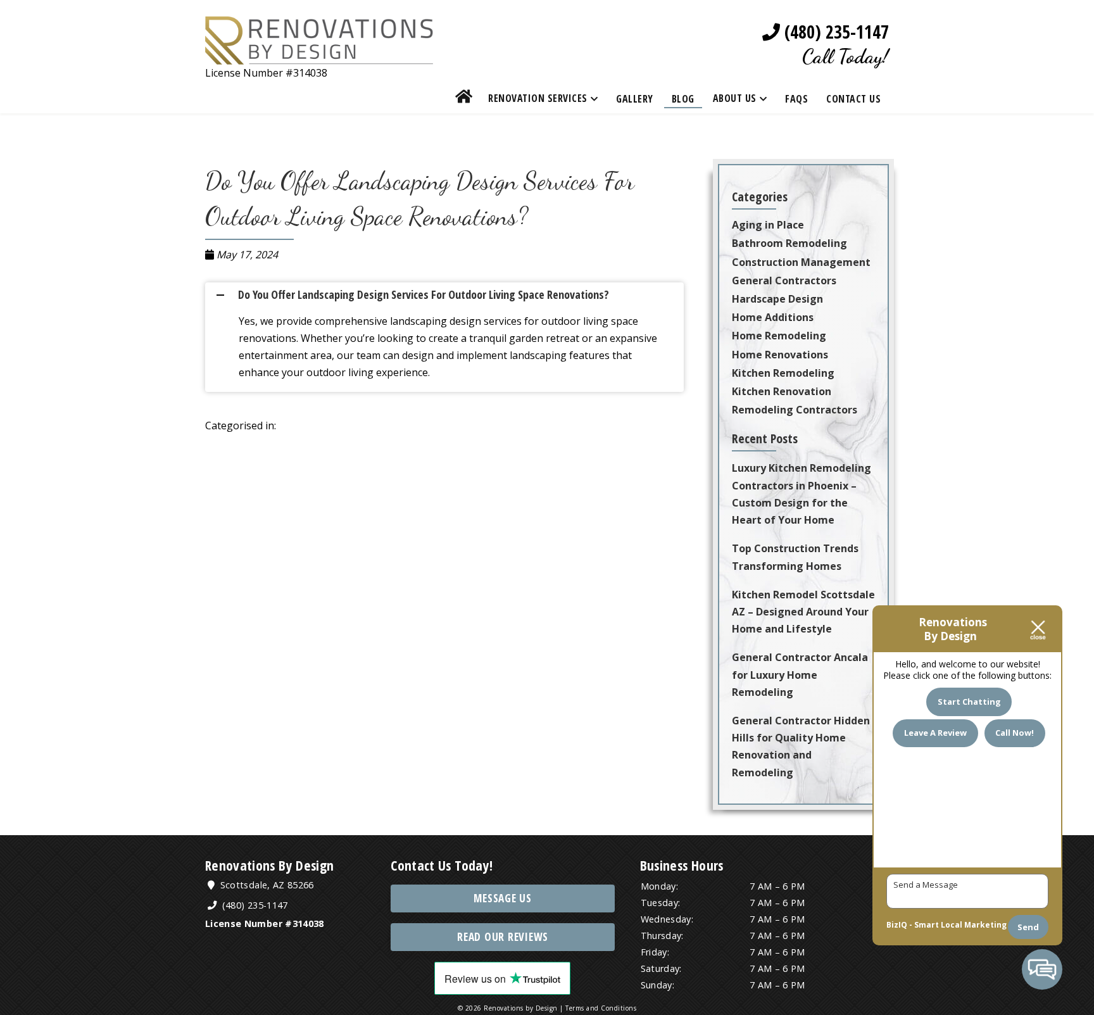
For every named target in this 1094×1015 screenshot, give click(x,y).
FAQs (796, 99)
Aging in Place (768, 225)
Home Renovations (780, 355)
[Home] (464, 98)
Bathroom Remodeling (789, 243)
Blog (683, 99)
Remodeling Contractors (794, 410)
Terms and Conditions (600, 1008)
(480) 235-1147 (834, 32)
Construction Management (801, 262)
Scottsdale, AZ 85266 (265, 885)
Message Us (503, 898)
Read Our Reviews (502, 937)
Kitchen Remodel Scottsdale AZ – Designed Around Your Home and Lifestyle (803, 612)
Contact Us (853, 99)
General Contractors (784, 280)
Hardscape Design (777, 299)
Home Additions (773, 317)
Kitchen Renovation (781, 391)
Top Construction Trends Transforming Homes (795, 556)
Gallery (634, 99)
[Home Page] (319, 56)
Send (1028, 927)
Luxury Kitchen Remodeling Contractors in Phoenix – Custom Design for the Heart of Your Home (801, 494)
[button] (449, 295)
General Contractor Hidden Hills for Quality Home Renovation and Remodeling (801, 746)
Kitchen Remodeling (783, 373)
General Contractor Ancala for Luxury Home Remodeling (800, 674)
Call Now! (1014, 732)
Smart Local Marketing (960, 924)
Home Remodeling (779, 336)
